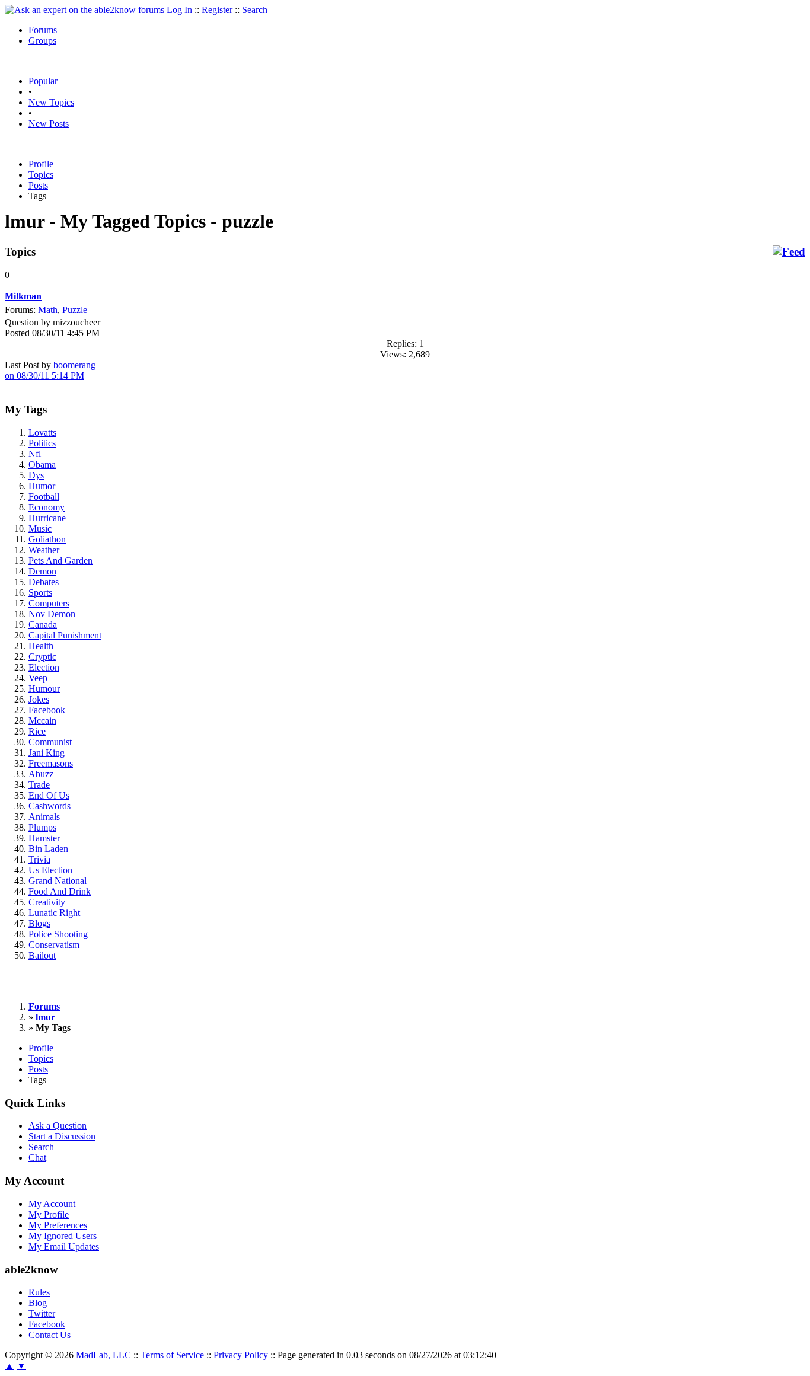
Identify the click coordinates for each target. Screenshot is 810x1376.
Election (43, 667)
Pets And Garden (60, 560)
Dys (36, 475)
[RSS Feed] (789, 251)
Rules (39, 1292)
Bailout (42, 955)
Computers (48, 603)
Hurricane (47, 518)
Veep (37, 678)
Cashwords (49, 806)
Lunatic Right (54, 913)
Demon (42, 571)
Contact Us (49, 1335)
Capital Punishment (64, 635)
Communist (50, 742)
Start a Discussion (61, 1136)
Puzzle (74, 310)
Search (254, 10)
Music (40, 528)
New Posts (48, 124)
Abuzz (40, 774)
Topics (40, 175)
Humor (41, 486)
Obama (42, 464)
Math (48, 310)
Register (217, 10)
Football (43, 496)
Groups (42, 41)
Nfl (34, 454)
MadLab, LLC (103, 1355)
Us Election (50, 870)
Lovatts (42, 432)
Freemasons (50, 763)
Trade (39, 785)
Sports (40, 593)
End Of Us (48, 795)
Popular (43, 81)
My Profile (48, 1214)
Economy (46, 507)
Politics (42, 443)
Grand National (57, 881)
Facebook (46, 710)
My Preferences (57, 1225)
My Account (51, 1204)
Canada (42, 625)
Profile (40, 164)
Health (40, 646)
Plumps (42, 827)
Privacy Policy (240, 1355)
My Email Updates (63, 1246)
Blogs (39, 923)
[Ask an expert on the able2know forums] (84, 10)
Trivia (39, 859)
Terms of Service (172, 1355)
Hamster (44, 838)
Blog (37, 1303)
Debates (43, 582)
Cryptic (42, 657)
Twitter (41, 1313)
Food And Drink (59, 891)
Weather (43, 550)
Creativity (46, 902)
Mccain (42, 721)
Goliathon (47, 539)
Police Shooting (58, 934)
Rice (37, 731)
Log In (179, 10)
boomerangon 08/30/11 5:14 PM (50, 370)
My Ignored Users (62, 1236)
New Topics (51, 102)
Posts (38, 185)
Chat (37, 1157)
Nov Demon (51, 614)
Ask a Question (57, 1125)
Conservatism (53, 945)
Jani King (46, 753)
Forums (42, 30)
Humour (44, 689)
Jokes (38, 699)
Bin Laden (48, 849)
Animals (44, 817)
